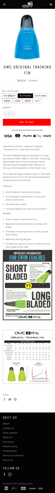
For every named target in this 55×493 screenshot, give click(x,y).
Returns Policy (10, 446)
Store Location (10, 432)
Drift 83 (13, 483)
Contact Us (8, 428)
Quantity (7, 108)
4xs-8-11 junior (25, 96)
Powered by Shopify (25, 483)
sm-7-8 (28, 101)
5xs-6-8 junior (9, 96)
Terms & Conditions (13, 455)
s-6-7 (37, 101)
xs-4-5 (17, 101)
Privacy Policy (10, 451)
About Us (7, 437)
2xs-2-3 (7, 101)
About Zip (8, 460)
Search (6, 423)
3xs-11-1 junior (40, 96)
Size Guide (8, 441)
